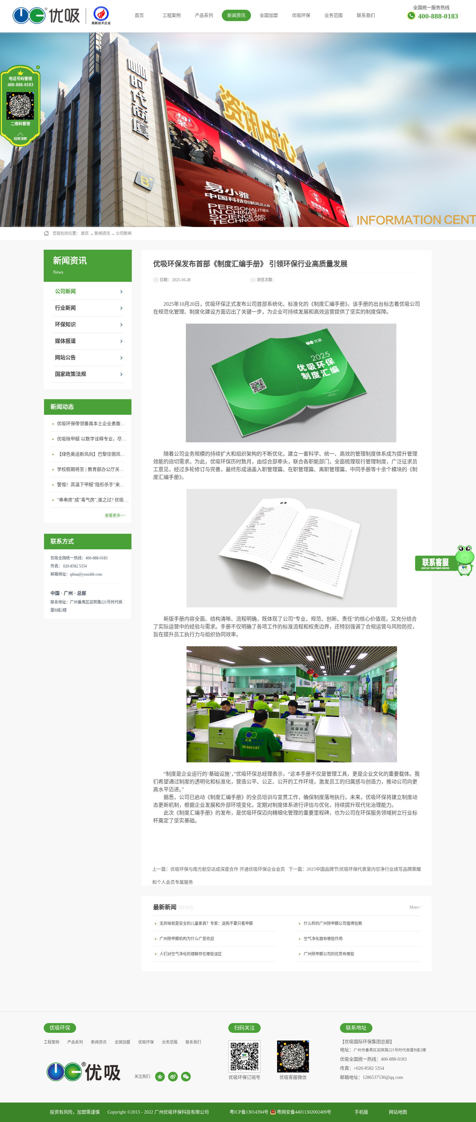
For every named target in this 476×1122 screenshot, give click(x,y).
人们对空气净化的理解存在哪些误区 (191, 954)
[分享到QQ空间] (160, 1076)
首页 (139, 15)
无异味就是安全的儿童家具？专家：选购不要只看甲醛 (206, 923)
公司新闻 (123, 233)
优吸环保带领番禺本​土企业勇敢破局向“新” (92, 423)
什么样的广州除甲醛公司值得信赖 (333, 923)
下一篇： (355, 869)
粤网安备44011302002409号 (304, 1112)
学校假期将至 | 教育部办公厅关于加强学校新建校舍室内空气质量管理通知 (92, 469)
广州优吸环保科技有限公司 (181, 1112)
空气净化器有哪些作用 (323, 939)
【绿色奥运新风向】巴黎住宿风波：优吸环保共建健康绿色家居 (92, 454)
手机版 (360, 1112)
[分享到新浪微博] (173, 1076)
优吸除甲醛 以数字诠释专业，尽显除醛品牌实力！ (92, 438)
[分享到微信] (186, 1076)
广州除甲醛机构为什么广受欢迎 (187, 939)
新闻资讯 (102, 233)
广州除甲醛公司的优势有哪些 (329, 954)
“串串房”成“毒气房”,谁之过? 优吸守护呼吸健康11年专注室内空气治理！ (92, 499)
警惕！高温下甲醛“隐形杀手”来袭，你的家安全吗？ (92, 484)
